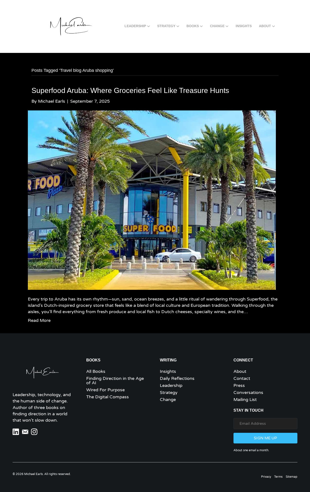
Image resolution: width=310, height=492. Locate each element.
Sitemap (291, 476)
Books (192, 26)
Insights (244, 26)
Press (239, 385)
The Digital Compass (107, 397)
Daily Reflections (177, 378)
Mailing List (245, 399)
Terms (278, 476)
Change (217, 26)
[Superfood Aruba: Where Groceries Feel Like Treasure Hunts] (152, 199)
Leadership (135, 26)
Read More (39, 320)
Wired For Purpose (105, 389)
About (265, 26)
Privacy (266, 476)
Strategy (166, 26)
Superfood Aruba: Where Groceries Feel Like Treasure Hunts (130, 90)
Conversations (248, 392)
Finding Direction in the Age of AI (115, 380)
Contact (241, 378)
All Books (95, 371)
